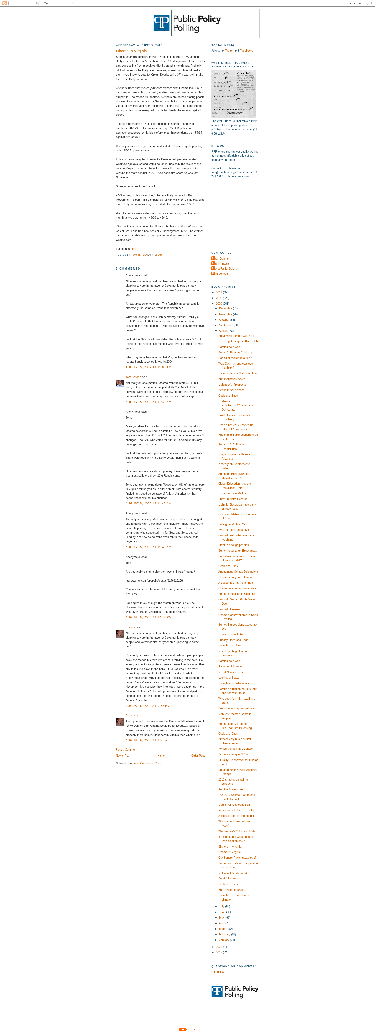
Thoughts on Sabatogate (233, 683)
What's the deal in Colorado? (236, 748)
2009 (219, 303)
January (224, 940)
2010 (219, 298)
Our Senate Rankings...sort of (237, 857)
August (224, 330)
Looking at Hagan (229, 677)
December (226, 308)
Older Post (198, 755)
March (223, 928)
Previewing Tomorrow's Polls (236, 335)
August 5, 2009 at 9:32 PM (148, 705)
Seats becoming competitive (236, 708)
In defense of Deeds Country (236, 810)
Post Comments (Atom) (148, 763)
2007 (219, 952)
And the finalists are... (232, 789)
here (133, 248)
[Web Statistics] (187, 1030)
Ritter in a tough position (233, 545)
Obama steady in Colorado (235, 577)
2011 (219, 292)
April (222, 923)
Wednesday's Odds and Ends (236, 831)
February (225, 934)
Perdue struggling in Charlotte (236, 593)
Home (161, 755)
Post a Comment (126, 749)
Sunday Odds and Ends (233, 640)
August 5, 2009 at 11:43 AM (148, 503)
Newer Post (123, 755)
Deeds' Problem (228, 878)
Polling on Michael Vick (233, 524)
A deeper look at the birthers (236, 582)
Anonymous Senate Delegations (238, 571)
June (222, 912)
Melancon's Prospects (232, 384)
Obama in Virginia (229, 852)
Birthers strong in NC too (233, 754)
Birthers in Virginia (229, 846)
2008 (219, 946)
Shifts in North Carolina (232, 499)
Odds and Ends (228, 395)
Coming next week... (231, 346)
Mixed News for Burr (231, 672)
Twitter (229, 50)
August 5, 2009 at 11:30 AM (148, 402)
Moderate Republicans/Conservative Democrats (236, 405)
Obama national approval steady (238, 588)
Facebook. (246, 50)
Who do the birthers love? (234, 529)
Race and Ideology (230, 666)
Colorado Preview (229, 609)
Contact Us (218, 971)
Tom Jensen (133, 377)
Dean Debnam (221, 258)
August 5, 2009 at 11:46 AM (148, 547)
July (222, 906)
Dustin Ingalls (221, 263)
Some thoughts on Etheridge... (237, 550)
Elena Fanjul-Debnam (225, 268)
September (226, 325)
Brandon (131, 627)
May (222, 917)
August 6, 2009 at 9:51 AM (148, 740)
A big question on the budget (236, 815)
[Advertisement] (238, 214)
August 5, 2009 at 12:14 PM (149, 617)
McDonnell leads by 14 (232, 873)
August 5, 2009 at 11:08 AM (148, 367)
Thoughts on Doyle (230, 645)
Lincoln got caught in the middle (238, 341)
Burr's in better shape (231, 889)
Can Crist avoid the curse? (235, 358)
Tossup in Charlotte (230, 634)
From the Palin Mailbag (232, 493)
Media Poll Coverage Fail (234, 804)
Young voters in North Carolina (237, 373)
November (226, 314)
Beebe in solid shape (231, 390)
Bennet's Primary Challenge (235, 352)
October (224, 319)
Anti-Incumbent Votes (231, 379)
